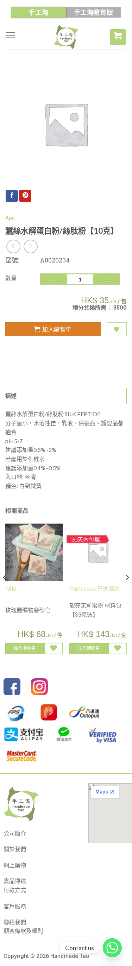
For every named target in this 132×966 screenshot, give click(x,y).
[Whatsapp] (112, 947)
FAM (11, 588)
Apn (10, 218)
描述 (11, 395)
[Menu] (10, 35)
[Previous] (4, 591)
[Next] (127, 591)
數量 (11, 277)
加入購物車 (56, 329)
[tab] (66, 396)
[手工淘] (66, 37)
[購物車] (118, 37)
